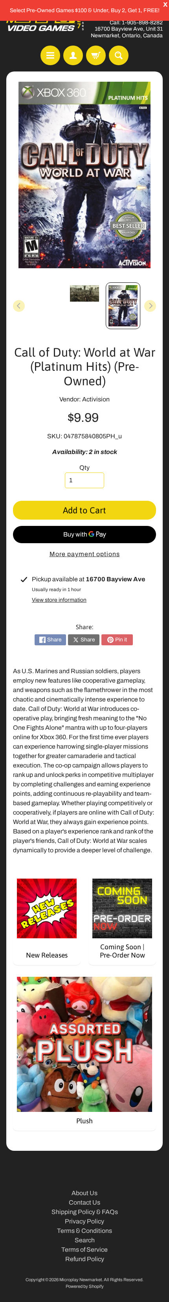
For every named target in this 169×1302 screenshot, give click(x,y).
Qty (84, 467)
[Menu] (50, 55)
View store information (59, 600)
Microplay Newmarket (80, 1279)
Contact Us (84, 1202)
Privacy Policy (84, 1221)
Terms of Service (84, 1249)
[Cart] (96, 55)
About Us (84, 1193)
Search (85, 1240)
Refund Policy (84, 1259)
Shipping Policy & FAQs (84, 1212)
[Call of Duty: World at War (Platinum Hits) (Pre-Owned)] (123, 305)
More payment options (85, 554)
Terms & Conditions (84, 1230)
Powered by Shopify (85, 1286)
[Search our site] (119, 55)
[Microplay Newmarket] (45, 23)
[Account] (73, 55)
